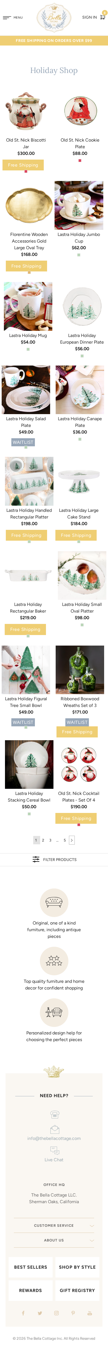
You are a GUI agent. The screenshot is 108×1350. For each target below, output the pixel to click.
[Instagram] (56, 1314)
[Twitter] (39, 1314)
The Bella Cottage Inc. (45, 1338)
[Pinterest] (72, 1314)
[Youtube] (89, 1314)
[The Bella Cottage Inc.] (54, 6)
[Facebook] (22, 1314)
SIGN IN (89, 17)
